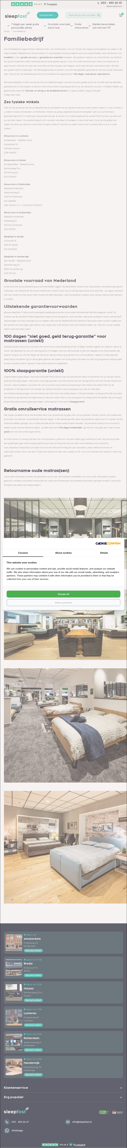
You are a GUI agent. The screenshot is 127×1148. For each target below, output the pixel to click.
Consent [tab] (23, 552)
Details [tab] (104, 552)
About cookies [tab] (63, 552)
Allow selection (63, 602)
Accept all (63, 594)
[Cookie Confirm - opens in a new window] (108, 543)
